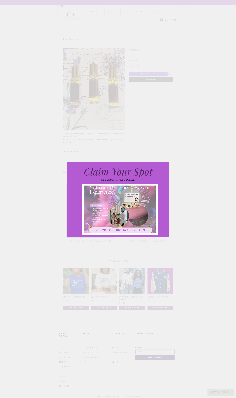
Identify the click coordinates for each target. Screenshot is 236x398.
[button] (164, 167)
